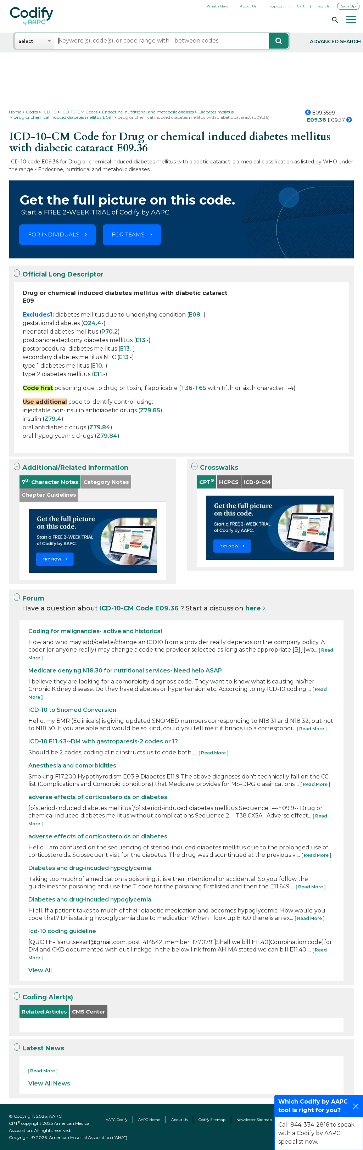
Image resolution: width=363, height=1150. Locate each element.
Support (276, 6)
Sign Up (348, 6)
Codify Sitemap (212, 1119)
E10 (97, 365)
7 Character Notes (50, 481)
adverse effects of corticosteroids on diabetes (97, 797)
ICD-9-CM (257, 482)
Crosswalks (219, 467)
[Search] (334, 19)
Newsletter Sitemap (254, 1119)
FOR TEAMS (128, 234)
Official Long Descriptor (63, 274)
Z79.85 (150, 410)
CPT (206, 481)
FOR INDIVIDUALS (53, 234)
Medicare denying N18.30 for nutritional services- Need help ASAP (125, 670)
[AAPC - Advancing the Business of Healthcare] (31, 16)
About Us (248, 6)
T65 (200, 388)
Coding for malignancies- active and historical (95, 631)
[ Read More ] (312, 728)
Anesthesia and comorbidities (72, 765)
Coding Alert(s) (47, 997)
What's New (217, 6)
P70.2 (109, 331)
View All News (49, 1083)
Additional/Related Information (75, 467)
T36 (186, 388)
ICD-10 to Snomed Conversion (72, 710)
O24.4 (92, 323)
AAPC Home (149, 1119)
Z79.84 (99, 427)
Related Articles (44, 1011)
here (253, 608)
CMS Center (88, 1011)
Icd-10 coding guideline (62, 931)
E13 (140, 340)
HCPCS (229, 482)
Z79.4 (52, 418)
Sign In (324, 6)
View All (40, 970)
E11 (98, 374)
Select (25, 41)
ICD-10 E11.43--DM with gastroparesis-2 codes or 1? (103, 741)
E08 (194, 314)
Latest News (43, 1048)
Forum (33, 598)
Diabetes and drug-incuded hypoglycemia (89, 868)
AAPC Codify (116, 1119)
